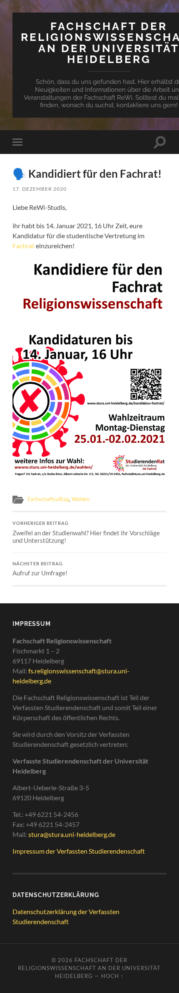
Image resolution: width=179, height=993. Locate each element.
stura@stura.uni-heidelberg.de (71, 834)
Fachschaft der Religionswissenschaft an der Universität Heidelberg (89, 968)
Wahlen (81, 499)
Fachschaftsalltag (48, 499)
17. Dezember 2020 (39, 189)
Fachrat (23, 246)
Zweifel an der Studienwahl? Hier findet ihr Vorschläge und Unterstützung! (86, 532)
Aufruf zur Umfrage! (39, 569)
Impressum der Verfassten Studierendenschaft (78, 851)
